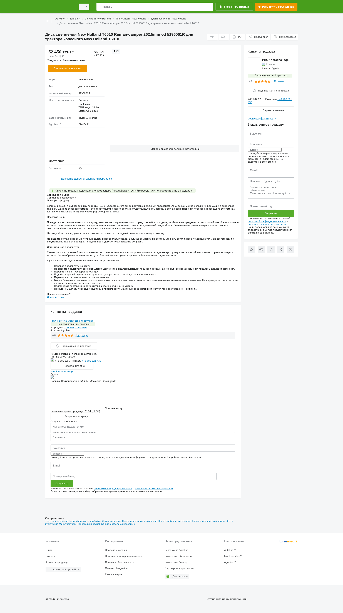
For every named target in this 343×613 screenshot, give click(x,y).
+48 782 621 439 (91, 360)
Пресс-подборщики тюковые (175, 521)
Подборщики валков (89, 523)
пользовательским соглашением (154, 488)
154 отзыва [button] (82, 335)
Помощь (50, 556)
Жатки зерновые (112, 521)
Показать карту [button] (113, 408)
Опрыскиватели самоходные (118, 523)
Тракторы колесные (57, 521)
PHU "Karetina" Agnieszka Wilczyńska (72, 320)
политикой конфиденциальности (113, 488)
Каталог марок (113, 574)
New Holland (85, 79)
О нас (49, 550)
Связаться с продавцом (67, 68)
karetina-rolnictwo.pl (62, 371)
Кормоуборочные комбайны (209, 521)
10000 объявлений (75, 327)
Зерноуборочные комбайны (85, 521)
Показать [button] (76, 360)
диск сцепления (87, 86)
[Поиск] (100, 6)
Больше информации (260, 118)
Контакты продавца (57, 562)
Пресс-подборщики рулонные (140, 521)
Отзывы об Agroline (116, 568)
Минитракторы (68, 523)
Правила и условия (116, 550)
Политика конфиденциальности (123, 556)
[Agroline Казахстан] (60, 7)
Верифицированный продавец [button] (74, 324)
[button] (212, 37)
